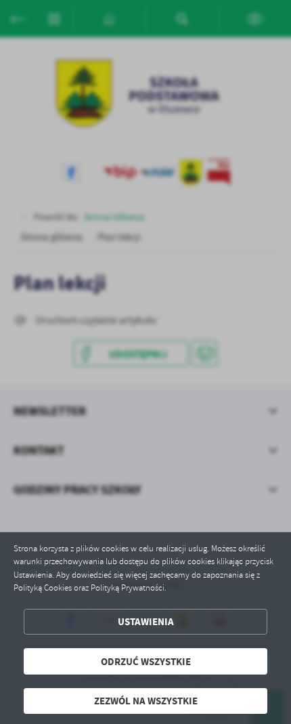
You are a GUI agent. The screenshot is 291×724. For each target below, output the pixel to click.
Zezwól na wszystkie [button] (146, 701)
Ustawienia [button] (146, 621)
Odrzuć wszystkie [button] (146, 661)
